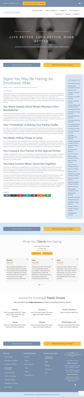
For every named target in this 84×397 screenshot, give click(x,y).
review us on (46, 253)
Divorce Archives (73, 154)
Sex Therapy (8, 387)
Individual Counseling (11, 360)
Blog (46, 362)
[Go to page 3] (42, 284)
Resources (58, 14)
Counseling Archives (74, 109)
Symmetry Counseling (42, 246)
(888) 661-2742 (73, 360)
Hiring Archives (72, 171)
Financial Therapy (73, 169)
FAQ (46, 373)
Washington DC (29, 375)
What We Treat (37, 10)
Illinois (26, 360)
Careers (47, 365)
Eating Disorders (9, 372)
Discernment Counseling (8, 368)
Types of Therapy (50, 10)
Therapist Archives (73, 199)
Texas (26, 368)
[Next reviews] (78, 270)
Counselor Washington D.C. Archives (73, 137)
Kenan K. (10, 260)
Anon (58, 260)
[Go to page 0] (37, 284)
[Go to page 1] (39, 284)
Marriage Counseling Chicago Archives (25, 87)
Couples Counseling (11, 364)
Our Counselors (73, 10)
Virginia (27, 371)
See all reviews (36, 253)
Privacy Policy (56, 394)
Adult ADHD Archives (74, 83)
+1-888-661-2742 (13, 3)
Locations (62, 10)
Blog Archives (72, 90)
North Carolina (29, 364)
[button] (43, 10)
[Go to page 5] (46, 284)
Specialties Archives (73, 197)
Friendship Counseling (11, 383)
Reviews (67, 14)
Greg (33, 260)
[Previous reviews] (5, 270)
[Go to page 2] (41, 284)
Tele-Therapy (8, 357)
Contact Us (76, 14)
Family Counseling (10, 376)
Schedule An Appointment (49, 357)
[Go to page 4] (44, 284)
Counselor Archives (73, 128)
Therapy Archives (73, 206)
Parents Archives (73, 186)
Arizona (27, 357)
